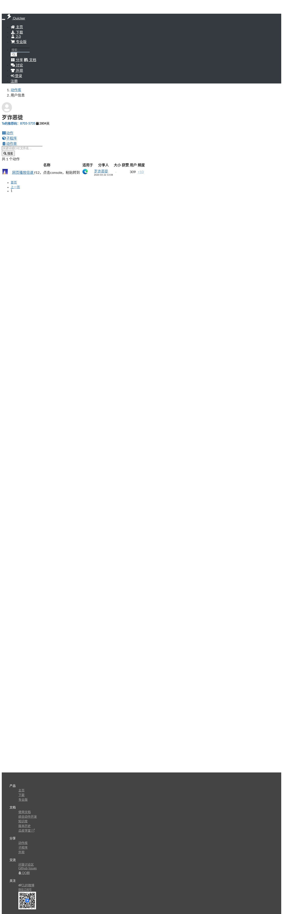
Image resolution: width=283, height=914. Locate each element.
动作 (9, 133)
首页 (14, 182)
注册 (14, 81)
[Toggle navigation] (3, 19)
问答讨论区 (26, 864)
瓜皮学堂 (25, 830)
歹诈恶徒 (101, 171)
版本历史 (24, 826)
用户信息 (18, 95)
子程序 (11, 138)
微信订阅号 (25, 889)
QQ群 (25, 873)
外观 (21, 852)
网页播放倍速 (23, 172)
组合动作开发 (27, 816)
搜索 (9, 153)
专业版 (21, 42)
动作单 (11, 144)
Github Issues (27, 868)
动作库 (16, 90)
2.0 (18, 36)
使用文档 (24, 812)
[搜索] (14, 54)
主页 (19, 27)
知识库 (23, 821)
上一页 (15, 187)
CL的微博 (27, 885)
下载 (19, 32)
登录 (18, 76)
